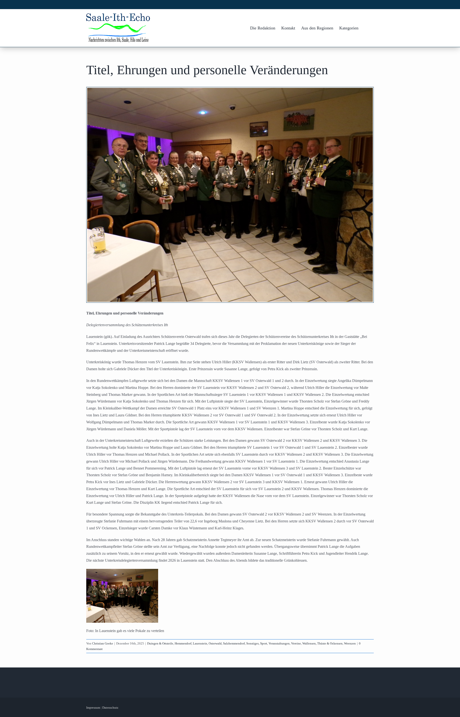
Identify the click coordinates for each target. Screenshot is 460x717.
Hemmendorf (183, 643)
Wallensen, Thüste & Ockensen (322, 643)
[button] (366, 28)
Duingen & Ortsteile (160, 643)
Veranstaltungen (279, 643)
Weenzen (350, 643)
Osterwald (215, 643)
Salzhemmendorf (234, 643)
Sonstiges (252, 643)
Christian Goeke (102, 643)
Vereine (296, 643)
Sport (263, 643)
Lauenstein (200, 643)
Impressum (93, 707)
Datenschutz (110, 707)
